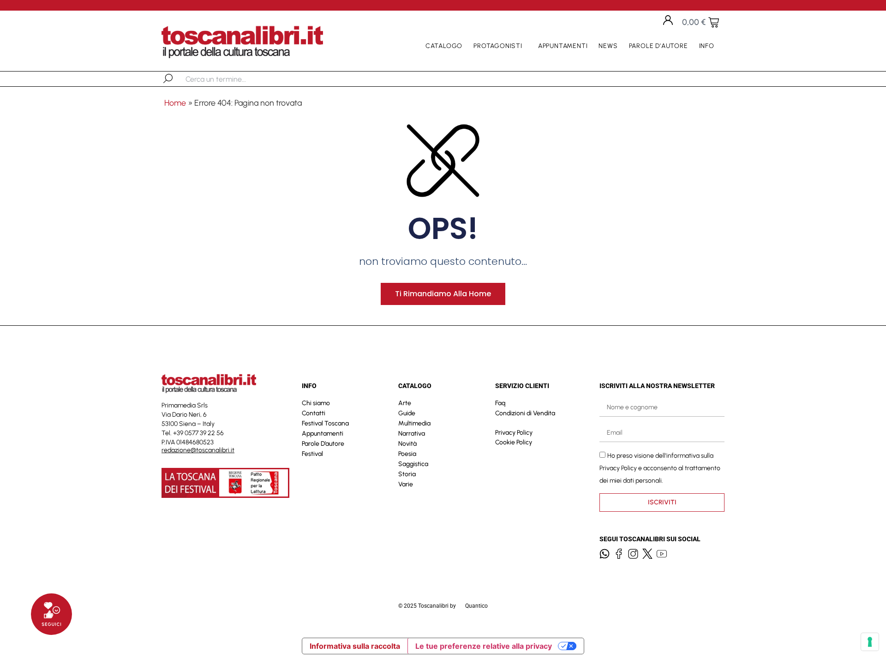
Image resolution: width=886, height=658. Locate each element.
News (608, 46)
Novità (407, 444)
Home (175, 103)
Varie (405, 484)
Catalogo (443, 46)
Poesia (407, 454)
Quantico (476, 606)
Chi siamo (316, 403)
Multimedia (414, 423)
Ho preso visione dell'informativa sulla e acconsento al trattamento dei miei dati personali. (659, 468)
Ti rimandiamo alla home (443, 293)
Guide (406, 413)
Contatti (313, 413)
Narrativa (411, 433)
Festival (312, 454)
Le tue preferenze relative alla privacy (483, 646)
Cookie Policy (513, 442)
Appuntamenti (563, 46)
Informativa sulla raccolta (355, 646)
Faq (500, 403)
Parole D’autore (658, 46)
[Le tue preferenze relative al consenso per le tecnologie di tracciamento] (870, 642)
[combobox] (233, 79)
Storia (407, 474)
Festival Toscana (325, 423)
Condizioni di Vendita (525, 413)
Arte (404, 403)
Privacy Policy (514, 433)
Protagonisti (497, 46)
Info (706, 46)
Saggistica (413, 464)
